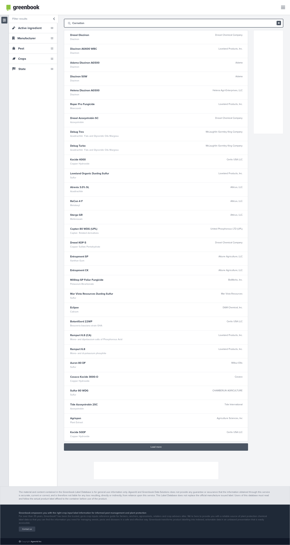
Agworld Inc (36, 541)
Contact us (27, 529)
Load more (156, 446)
